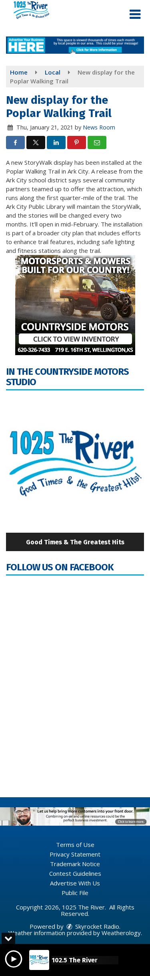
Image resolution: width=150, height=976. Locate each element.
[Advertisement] (75, 45)
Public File (75, 893)
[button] (135, 14)
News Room (99, 127)
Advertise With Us (75, 883)
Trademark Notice (75, 864)
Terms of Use (75, 845)
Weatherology (121, 933)
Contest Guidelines (75, 873)
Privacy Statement (75, 854)
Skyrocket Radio (96, 926)
